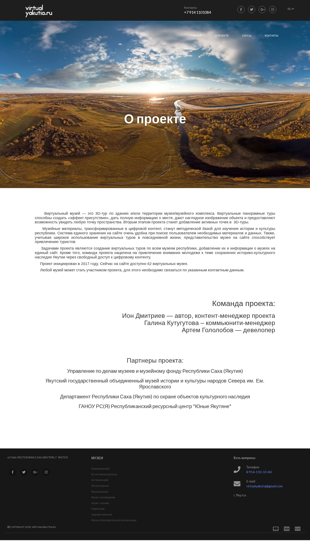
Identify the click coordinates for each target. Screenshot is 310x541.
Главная (195, 35)
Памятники (98, 508)
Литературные (100, 485)
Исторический (99, 480)
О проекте (222, 35)
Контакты (271, 35)
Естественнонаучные (104, 474)
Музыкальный (99, 491)
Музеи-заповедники (103, 497)
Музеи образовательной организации (113, 520)
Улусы (246, 35)
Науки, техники (100, 503)
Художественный (101, 514)
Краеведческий (100, 468)
